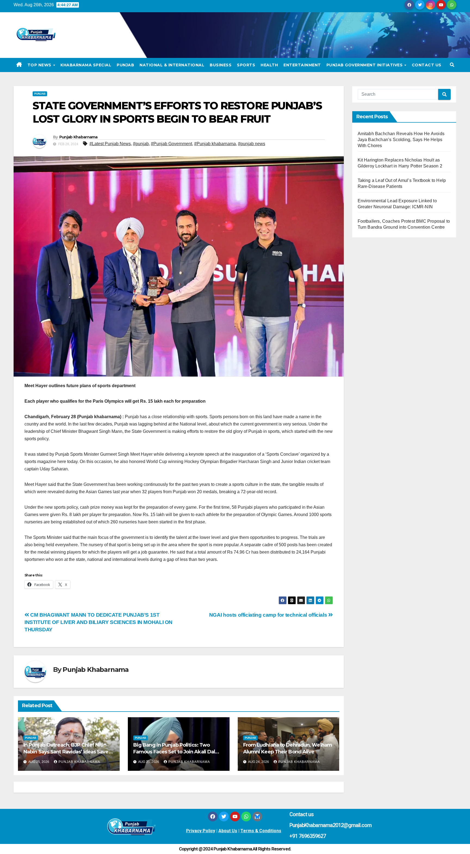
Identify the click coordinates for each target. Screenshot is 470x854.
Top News (40, 65)
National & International (172, 65)
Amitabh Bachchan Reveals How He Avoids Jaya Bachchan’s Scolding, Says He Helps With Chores (401, 139)
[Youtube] (235, 816)
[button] (452, 65)
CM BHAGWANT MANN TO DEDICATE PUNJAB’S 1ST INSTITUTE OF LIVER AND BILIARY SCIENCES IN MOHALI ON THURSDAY (98, 622)
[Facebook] (213, 816)
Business (220, 65)
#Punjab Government (171, 143)
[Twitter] (224, 816)
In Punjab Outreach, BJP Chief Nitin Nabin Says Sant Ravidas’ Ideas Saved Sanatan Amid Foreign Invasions (67, 752)
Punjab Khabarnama (78, 137)
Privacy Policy (200, 830)
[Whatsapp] (246, 816)
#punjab (141, 143)
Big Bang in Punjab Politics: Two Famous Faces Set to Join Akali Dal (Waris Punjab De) (174, 752)
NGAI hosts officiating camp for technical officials (268, 615)
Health (269, 65)
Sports (246, 65)
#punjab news (251, 143)
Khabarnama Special (85, 65)
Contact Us (426, 65)
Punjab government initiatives (365, 65)
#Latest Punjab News (110, 143)
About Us (227, 830)
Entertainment (302, 65)
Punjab (125, 65)
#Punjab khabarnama (215, 143)
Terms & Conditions (260, 830)
